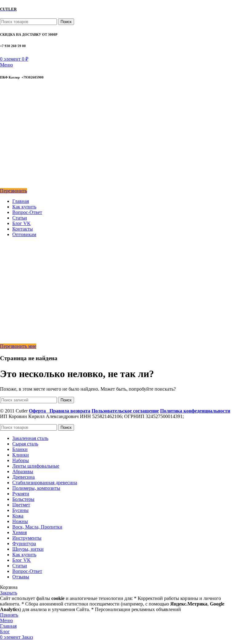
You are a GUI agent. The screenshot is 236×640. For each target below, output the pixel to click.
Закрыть (8, 592)
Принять (9, 615)
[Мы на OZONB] (4, 121)
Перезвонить (13, 190)
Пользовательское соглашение (125, 410)
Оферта (39, 410)
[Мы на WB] (4, 185)
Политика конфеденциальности (195, 410)
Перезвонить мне (18, 346)
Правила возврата (69, 410)
